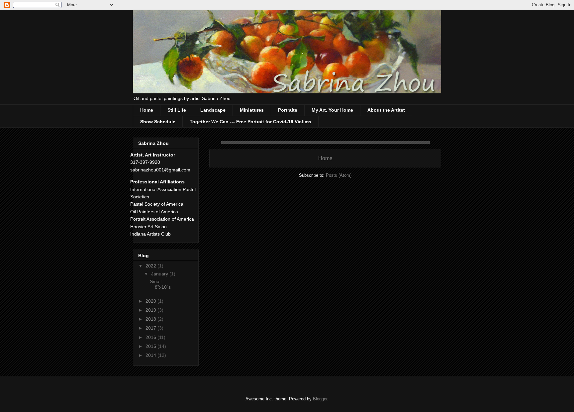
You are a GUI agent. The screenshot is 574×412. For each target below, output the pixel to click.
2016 (151, 337)
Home (146, 110)
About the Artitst (386, 110)
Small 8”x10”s (160, 284)
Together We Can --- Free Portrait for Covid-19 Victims (250, 121)
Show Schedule (157, 121)
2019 (151, 310)
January (160, 273)
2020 (151, 301)
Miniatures (252, 110)
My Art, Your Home (332, 110)
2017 (151, 328)
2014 (151, 355)
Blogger (320, 398)
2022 (151, 265)
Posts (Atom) (338, 175)
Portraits (287, 110)
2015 (151, 346)
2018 (151, 319)
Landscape (213, 110)
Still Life (176, 110)
